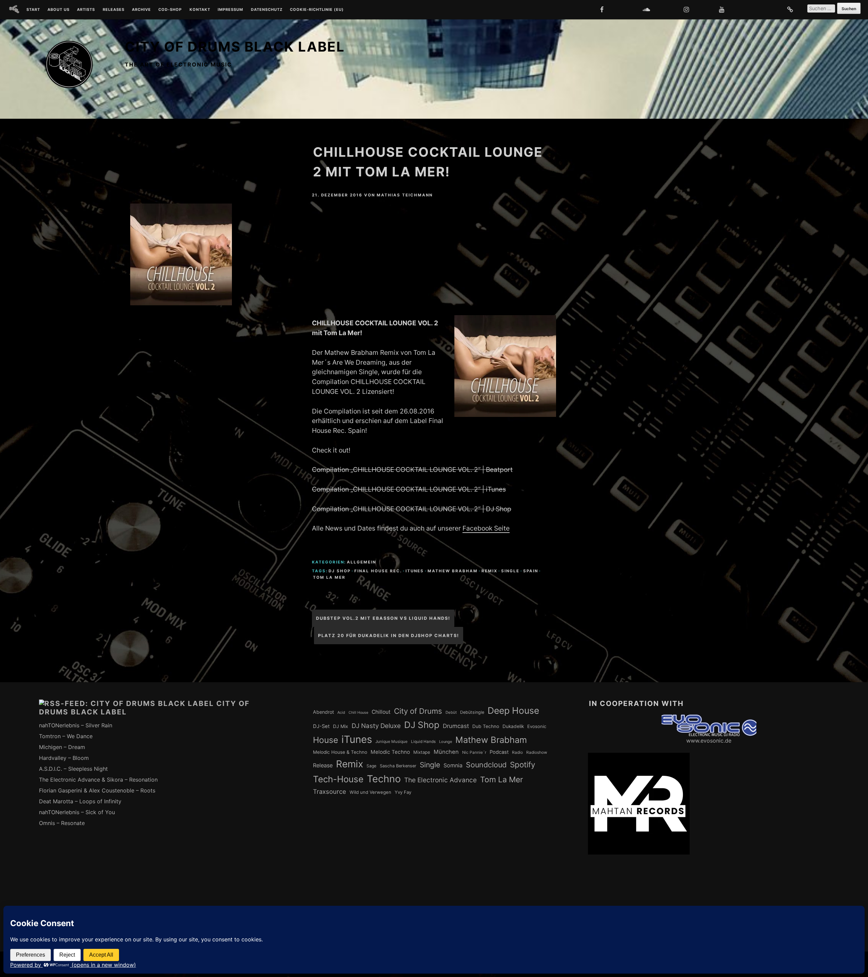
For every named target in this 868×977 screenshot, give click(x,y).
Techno (384, 779)
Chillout (381, 712)
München (446, 751)
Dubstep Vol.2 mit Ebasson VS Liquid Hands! (383, 618)
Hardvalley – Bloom (64, 757)
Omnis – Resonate (62, 823)
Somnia (452, 765)
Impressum (230, 10)
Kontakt (200, 10)
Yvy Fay (403, 792)
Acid (341, 712)
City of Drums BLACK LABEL (235, 46)
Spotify (522, 764)
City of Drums (418, 711)
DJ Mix (340, 726)
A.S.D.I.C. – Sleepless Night (73, 768)
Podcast (499, 752)
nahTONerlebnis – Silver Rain (75, 725)
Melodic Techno (390, 752)
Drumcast (456, 726)
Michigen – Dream (62, 747)
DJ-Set (321, 726)
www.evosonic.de (708, 740)
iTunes (415, 571)
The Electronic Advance (440, 780)
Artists (86, 10)
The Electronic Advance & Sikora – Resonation (98, 779)
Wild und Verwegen (370, 792)
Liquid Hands (423, 741)
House (325, 740)
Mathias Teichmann (405, 195)
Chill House (358, 712)
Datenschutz (266, 10)
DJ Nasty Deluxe (376, 726)
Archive (141, 10)
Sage (371, 765)
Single (510, 571)
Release (323, 765)
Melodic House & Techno (340, 752)
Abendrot (323, 712)
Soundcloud (486, 764)
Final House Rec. (378, 571)
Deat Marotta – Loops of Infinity (80, 801)
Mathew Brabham (453, 571)
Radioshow (536, 752)
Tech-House (338, 779)
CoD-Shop (170, 10)
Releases (113, 10)
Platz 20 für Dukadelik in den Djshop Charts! (388, 635)
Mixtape (421, 752)
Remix (489, 571)
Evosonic (536, 726)
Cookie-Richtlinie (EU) (317, 10)
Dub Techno (485, 726)
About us (58, 10)
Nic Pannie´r (474, 752)
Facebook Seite (486, 528)
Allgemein (361, 562)
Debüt (451, 712)
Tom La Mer (329, 577)
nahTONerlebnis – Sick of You (77, 812)
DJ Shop (340, 571)
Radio (517, 752)
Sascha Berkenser (398, 765)
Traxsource (329, 791)
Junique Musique (391, 741)
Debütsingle (472, 712)
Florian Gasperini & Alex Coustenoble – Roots (97, 790)
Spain (530, 571)
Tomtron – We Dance (66, 736)
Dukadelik (513, 726)
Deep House (513, 710)
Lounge (445, 741)
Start (33, 10)
